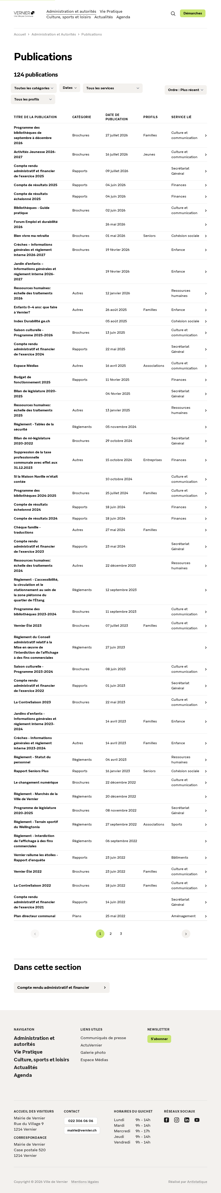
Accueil (20, 34)
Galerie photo (93, 1052)
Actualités (103, 16)
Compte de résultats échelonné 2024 (31, 507)
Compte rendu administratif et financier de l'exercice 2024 (34, 349)
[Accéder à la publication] (203, 135)
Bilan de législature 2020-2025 (35, 393)
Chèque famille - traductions (27, 530)
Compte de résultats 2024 (35, 518)
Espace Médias (26, 365)
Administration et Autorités (54, 34)
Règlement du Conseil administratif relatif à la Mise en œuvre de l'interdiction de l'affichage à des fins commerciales (36, 647)
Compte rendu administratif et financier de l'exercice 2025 (34, 171)
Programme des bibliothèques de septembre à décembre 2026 (33, 135)
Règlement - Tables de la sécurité (34, 427)
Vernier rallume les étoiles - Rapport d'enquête (36, 857)
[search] (173, 13)
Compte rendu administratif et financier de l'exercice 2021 (34, 902)
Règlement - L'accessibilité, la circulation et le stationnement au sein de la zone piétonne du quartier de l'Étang (36, 589)
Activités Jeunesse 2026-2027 (35, 154)
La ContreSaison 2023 (32, 702)
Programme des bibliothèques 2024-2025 (35, 493)
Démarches (192, 13)
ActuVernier (91, 1045)
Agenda (123, 16)
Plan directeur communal (34, 916)
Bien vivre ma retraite (31, 235)
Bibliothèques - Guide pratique (31, 210)
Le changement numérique (36, 782)
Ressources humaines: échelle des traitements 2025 (33, 410)
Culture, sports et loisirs (68, 16)
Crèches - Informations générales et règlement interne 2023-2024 (33, 743)
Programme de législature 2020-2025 (35, 810)
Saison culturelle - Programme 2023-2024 (33, 669)
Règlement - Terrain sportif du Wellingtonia (36, 824)
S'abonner (159, 1039)
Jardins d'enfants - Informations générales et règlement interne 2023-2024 (35, 721)
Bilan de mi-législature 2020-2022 (32, 441)
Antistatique (197, 1181)
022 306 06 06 (80, 1121)
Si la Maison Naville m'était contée (36, 479)
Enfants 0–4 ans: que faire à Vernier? (35, 310)
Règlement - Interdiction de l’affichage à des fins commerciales (34, 840)
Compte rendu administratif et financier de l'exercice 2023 (34, 546)
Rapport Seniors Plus (31, 771)
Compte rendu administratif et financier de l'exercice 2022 (34, 685)
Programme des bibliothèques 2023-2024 (35, 611)
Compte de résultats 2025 (35, 185)
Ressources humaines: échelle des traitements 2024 (33, 565)
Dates (68, 87)
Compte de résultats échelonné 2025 (31, 196)
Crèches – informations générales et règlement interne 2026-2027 (33, 249)
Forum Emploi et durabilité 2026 (36, 224)
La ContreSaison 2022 (32, 885)
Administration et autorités (71, 11)
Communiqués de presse (103, 1037)
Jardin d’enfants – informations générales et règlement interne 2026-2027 (35, 271)
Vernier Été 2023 (28, 625)
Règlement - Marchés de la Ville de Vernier (36, 796)
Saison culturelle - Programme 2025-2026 (33, 332)
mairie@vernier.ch (82, 1130)
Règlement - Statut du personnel (32, 759)
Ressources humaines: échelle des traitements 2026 (33, 293)
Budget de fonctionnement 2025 (32, 379)
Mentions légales (85, 1181)
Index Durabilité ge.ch (32, 321)
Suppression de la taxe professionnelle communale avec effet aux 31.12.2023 (35, 460)
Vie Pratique (111, 11)
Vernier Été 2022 (28, 871)
